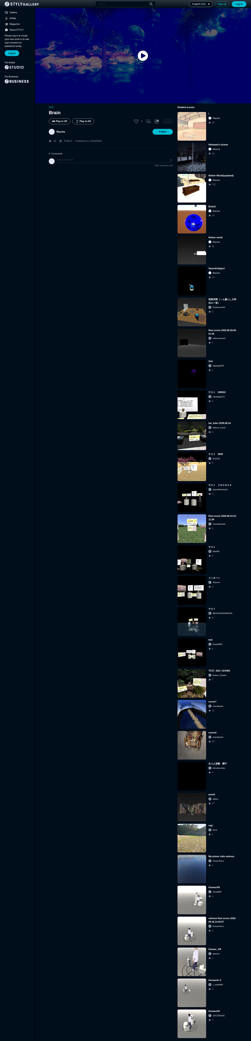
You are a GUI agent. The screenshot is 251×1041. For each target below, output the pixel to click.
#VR (51, 107)
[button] (136, 121)
